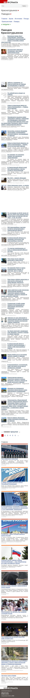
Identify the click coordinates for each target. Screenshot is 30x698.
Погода (26, 18)
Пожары (16, 21)
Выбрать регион (5, 694)
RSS (13, 695)
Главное (4, 18)
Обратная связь (5, 692)
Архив (11, 18)
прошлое (14, 432)
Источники (18, 18)
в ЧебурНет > (6, 24)
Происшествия (7, 21)
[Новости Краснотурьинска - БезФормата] (9, 2)
